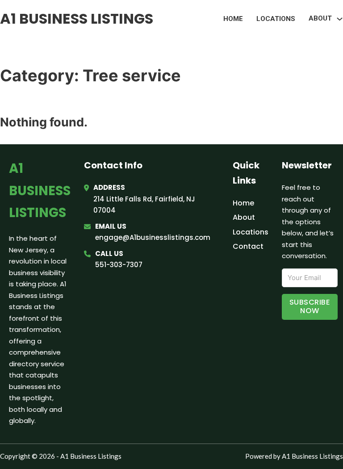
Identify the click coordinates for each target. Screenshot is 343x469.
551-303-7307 (118, 264)
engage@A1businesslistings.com (152, 237)
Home (233, 19)
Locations (275, 19)
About (244, 217)
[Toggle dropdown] (339, 19)
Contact (248, 246)
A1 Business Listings (76, 18)
